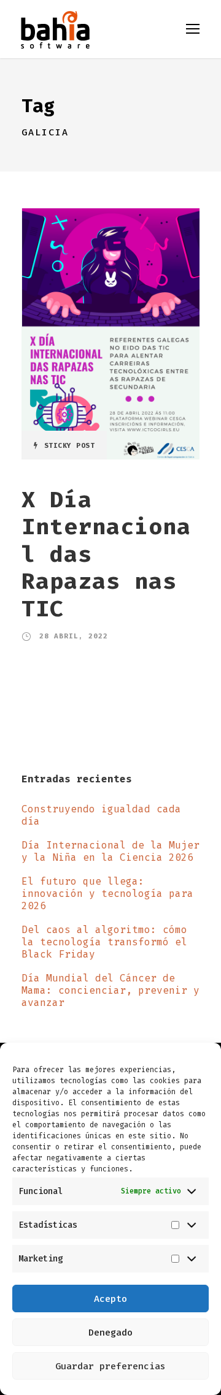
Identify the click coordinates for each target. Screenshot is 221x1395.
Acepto (110, 1298)
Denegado (110, 1332)
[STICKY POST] (110, 332)
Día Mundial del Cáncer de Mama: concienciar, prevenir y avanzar (110, 990)
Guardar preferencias (110, 1366)
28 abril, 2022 (73, 636)
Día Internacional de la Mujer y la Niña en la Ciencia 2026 (110, 851)
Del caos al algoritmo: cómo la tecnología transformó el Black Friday (104, 942)
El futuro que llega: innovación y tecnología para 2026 (107, 893)
